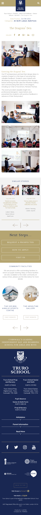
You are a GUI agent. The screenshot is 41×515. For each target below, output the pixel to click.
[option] (10, 202)
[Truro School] (20, 3)
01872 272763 (30, 385)
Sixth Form (32, 21)
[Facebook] (7, 447)
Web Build (17, 495)
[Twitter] (16, 447)
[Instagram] (25, 447)
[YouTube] (34, 447)
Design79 (24, 491)
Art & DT (17, 21)
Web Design (15, 491)
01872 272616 (10, 385)
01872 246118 (20, 404)
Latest (24, 21)
